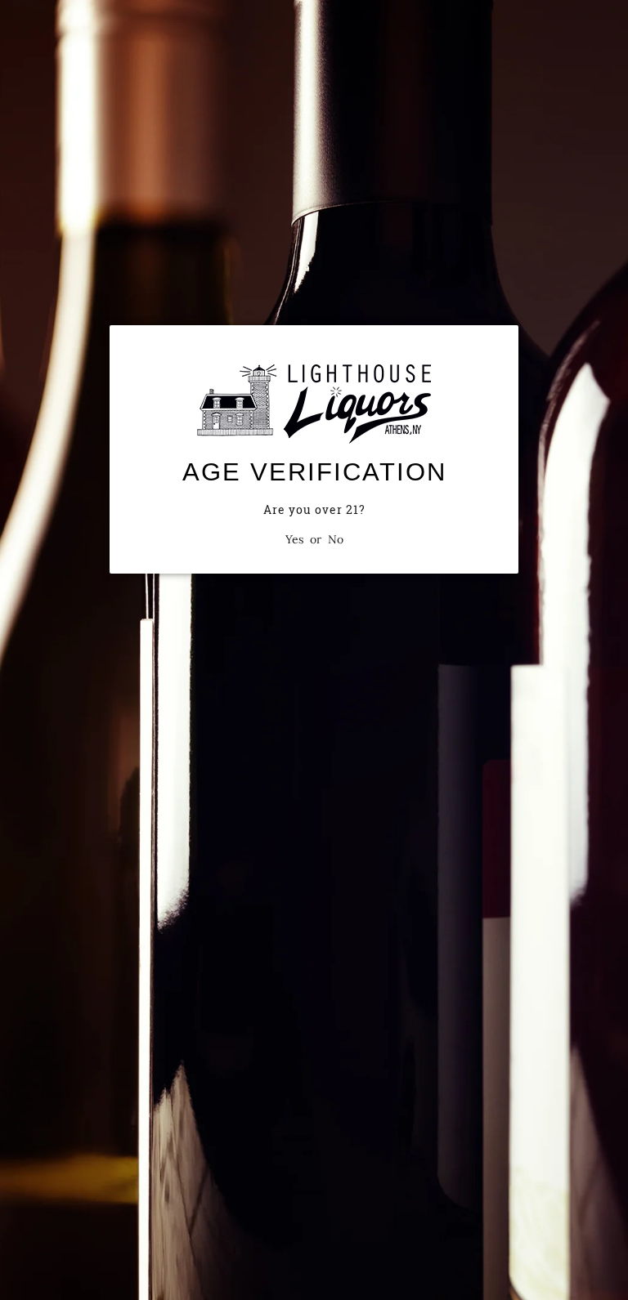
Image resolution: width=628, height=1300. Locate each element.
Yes (294, 539)
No (335, 539)
